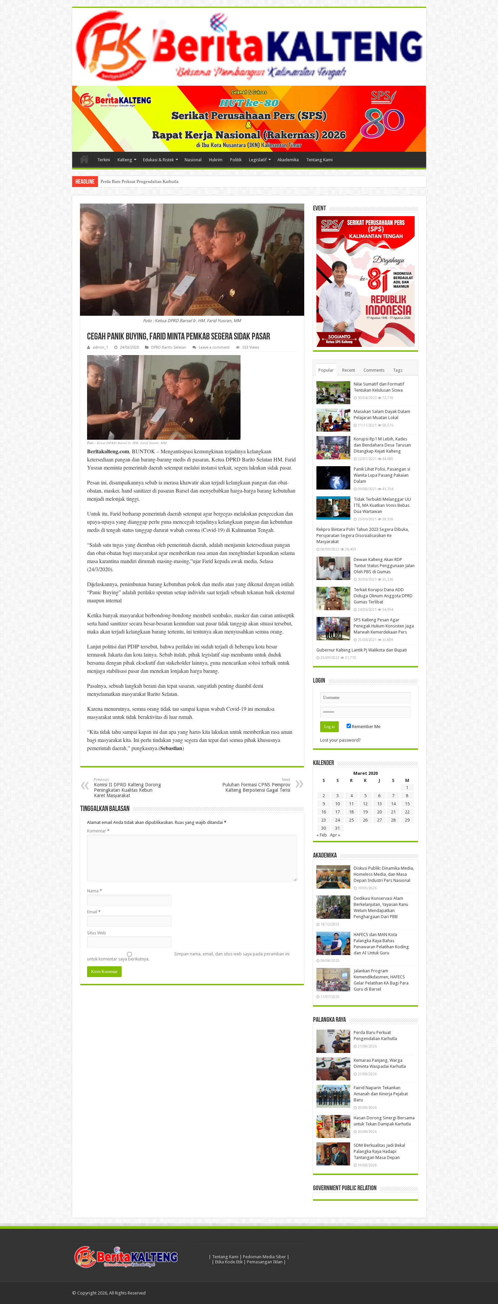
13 (379, 803)
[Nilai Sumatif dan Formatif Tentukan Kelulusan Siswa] (333, 392)
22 (407, 811)
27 (379, 820)
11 (351, 803)
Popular (326, 370)
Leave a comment (214, 347)
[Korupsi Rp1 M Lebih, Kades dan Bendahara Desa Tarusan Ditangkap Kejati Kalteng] (333, 447)
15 (407, 803)
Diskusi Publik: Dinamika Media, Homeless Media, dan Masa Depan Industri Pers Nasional (384, 874)
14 (393, 803)
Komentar (98, 830)
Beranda (84, 159)
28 (393, 820)
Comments (374, 370)
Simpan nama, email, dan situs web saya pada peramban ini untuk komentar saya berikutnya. (188, 956)
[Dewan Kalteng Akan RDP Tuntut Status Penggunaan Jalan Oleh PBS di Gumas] (333, 568)
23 (323, 820)
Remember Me (365, 726)
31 (337, 828)
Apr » (335, 834)
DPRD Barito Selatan (168, 347)
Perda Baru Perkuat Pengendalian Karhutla (140, 181)
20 (379, 811)
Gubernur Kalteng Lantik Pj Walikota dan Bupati (361, 650)
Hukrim (216, 159)
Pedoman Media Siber (264, 1256)
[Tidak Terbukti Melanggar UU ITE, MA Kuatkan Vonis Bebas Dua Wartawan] (333, 507)
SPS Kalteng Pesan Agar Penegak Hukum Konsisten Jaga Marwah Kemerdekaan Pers (384, 626)
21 (393, 811)
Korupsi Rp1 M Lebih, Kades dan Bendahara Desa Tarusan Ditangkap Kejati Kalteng (382, 445)
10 (337, 803)
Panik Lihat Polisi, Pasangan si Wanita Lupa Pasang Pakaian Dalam (382, 475)
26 (365, 820)
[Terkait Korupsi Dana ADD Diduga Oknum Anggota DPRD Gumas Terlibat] (333, 598)
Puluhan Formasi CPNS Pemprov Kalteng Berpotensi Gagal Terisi (256, 785)
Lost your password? (340, 740)
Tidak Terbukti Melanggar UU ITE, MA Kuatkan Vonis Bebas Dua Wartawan (382, 505)
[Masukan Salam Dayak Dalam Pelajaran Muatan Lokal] (333, 420)
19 (365, 811)
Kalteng (125, 159)
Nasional (193, 159)
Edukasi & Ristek (158, 159)
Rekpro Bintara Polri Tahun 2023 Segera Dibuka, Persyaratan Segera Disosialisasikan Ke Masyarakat (362, 535)
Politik (236, 159)
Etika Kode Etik (229, 1261)
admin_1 (100, 347)
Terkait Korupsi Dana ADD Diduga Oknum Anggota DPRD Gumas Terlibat (383, 595)
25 (351, 820)
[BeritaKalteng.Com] (249, 47)
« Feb (321, 834)
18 (351, 811)
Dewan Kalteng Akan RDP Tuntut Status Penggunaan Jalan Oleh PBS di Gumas (384, 565)
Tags (397, 370)
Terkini (103, 159)
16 (323, 811)
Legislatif (258, 159)
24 (337, 820)
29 (407, 820)
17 (337, 811)
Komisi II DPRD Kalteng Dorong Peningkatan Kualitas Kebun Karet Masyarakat (127, 788)
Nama (94, 890)
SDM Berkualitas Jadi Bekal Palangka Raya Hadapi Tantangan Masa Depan (379, 1151)
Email (94, 911)
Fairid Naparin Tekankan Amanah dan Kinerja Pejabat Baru (381, 1093)
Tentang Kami (319, 159)
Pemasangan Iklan (265, 1261)
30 (323, 828)
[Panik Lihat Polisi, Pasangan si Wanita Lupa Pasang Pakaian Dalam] (333, 477)
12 (365, 803)
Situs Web (96, 932)
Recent (348, 370)
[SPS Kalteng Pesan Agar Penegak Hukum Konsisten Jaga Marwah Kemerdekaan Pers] (333, 628)
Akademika (288, 159)
